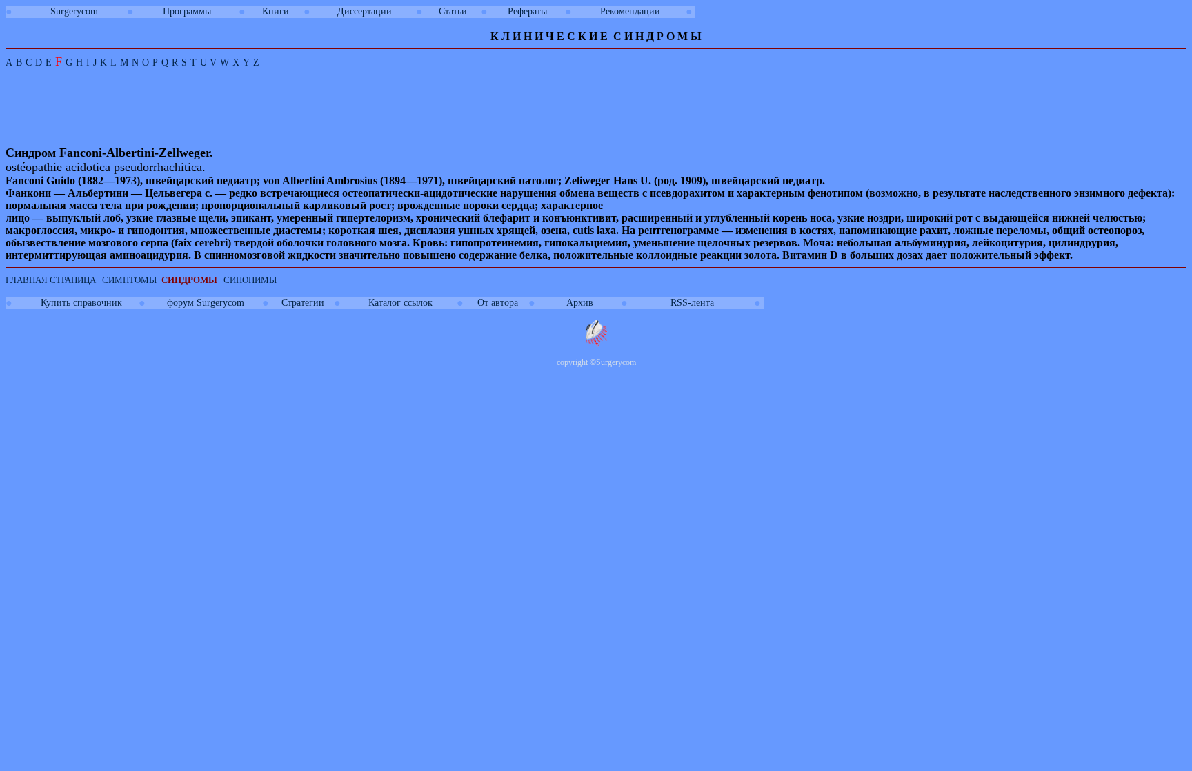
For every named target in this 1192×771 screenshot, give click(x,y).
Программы (187, 11)
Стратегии (302, 302)
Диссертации (364, 11)
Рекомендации (630, 11)
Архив (579, 302)
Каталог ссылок (400, 302)
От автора (497, 302)
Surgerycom (74, 11)
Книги (275, 11)
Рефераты (527, 11)
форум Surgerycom (205, 302)
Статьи (453, 11)
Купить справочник (81, 302)
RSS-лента (692, 302)
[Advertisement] (261, 112)
